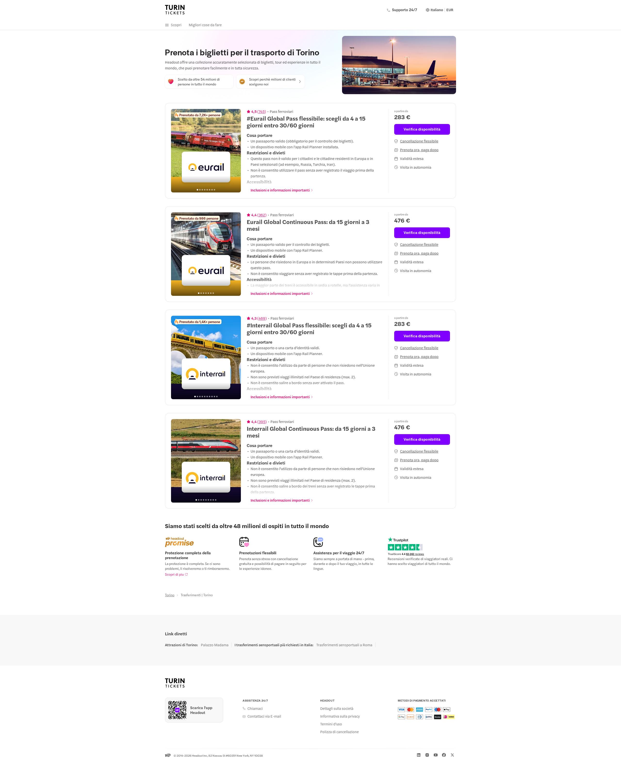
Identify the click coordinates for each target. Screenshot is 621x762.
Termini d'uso (331, 723)
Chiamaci (255, 708)
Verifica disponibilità (422, 129)
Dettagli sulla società (336, 708)
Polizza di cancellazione (339, 731)
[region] (206, 150)
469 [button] (262, 318)
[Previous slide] (177, 150)
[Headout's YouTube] (436, 755)
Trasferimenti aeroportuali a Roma (344, 644)
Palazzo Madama (215, 644)
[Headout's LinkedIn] (419, 755)
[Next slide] (234, 150)
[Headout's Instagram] (427, 755)
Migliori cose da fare (205, 24)
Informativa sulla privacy (340, 716)
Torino (169, 595)
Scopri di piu (174, 574)
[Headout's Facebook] (444, 755)
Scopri (176, 24)
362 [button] (262, 214)
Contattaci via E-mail (264, 716)
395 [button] (262, 421)
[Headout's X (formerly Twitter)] (452, 755)
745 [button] (262, 111)
